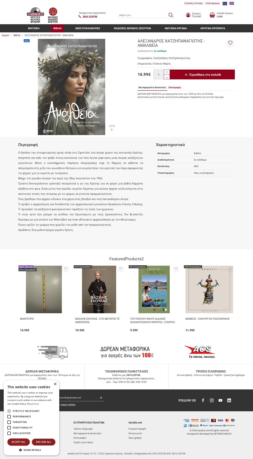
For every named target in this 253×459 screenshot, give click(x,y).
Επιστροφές (80, 437)
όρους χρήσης (68, 404)
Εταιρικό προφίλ (137, 428)
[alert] (31, 417)
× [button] (55, 384)
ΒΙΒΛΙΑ (57, 28)
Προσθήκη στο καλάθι (205, 74)
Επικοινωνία (135, 433)
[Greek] (225, 3)
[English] (231, 3)
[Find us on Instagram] (212, 400)
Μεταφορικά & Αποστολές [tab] (152, 87)
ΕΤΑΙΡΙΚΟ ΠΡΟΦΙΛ (193, 3)
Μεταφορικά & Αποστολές (88, 433)
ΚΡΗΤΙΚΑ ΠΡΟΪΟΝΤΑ (213, 28)
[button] (230, 42)
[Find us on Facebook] (203, 400)
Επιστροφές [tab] (175, 87)
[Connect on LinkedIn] (229, 400)
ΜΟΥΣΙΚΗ (33, 28)
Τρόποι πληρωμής (83, 428)
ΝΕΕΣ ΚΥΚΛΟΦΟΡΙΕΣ (87, 28)
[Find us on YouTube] (220, 400)
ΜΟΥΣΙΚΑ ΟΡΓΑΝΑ (176, 28)
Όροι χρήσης (135, 437)
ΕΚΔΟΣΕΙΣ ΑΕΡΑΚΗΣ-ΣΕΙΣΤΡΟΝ (132, 28)
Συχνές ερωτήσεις (83, 442)
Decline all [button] (43, 441)
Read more (33, 403)
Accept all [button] (19, 441)
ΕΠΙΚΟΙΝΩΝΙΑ (213, 3)
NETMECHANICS (223, 433)
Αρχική (5, 35)
